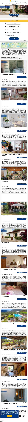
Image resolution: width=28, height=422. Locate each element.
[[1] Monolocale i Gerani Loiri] (14, 66)
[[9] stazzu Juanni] (14, 288)
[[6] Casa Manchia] (14, 208)
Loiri (2, 62)
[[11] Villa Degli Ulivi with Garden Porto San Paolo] (14, 342)
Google (17, 410)
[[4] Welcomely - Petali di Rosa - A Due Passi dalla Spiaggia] (14, 146)
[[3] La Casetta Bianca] (14, 120)
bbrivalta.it (14, 1)
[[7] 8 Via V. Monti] (14, 235)
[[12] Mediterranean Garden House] (14, 369)
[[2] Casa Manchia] (14, 93)
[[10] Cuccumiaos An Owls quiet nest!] (14, 315)
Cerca (14, 38)
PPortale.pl (1, 421)
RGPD (6, 414)
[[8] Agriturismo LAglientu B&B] (14, 261)
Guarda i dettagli (22, 77)
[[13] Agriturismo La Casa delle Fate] (14, 395)
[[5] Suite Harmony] (14, 173)
